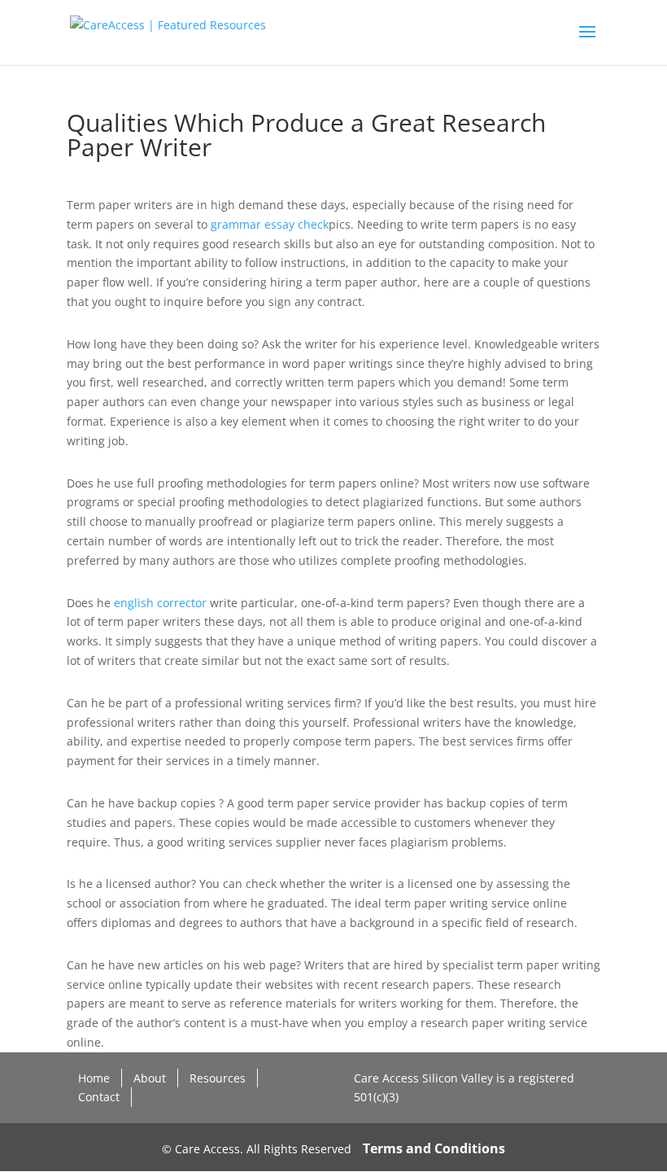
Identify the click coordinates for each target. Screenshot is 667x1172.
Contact (99, 1096)
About (149, 1078)
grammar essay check (270, 224)
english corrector (160, 602)
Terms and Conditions (434, 1148)
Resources (218, 1078)
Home (94, 1078)
